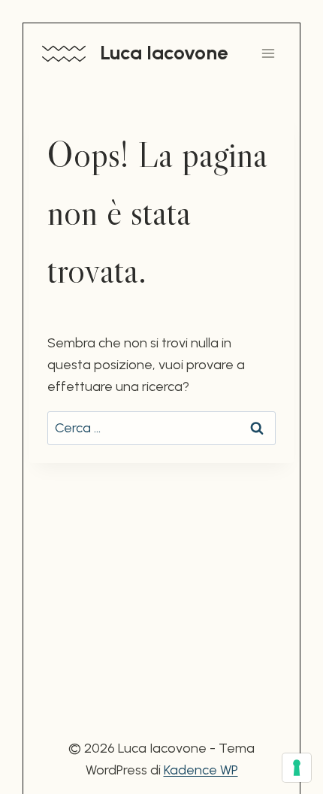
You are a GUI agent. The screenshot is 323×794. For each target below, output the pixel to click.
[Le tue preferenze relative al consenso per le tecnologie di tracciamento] (296, 767)
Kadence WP (201, 770)
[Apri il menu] (268, 53)
